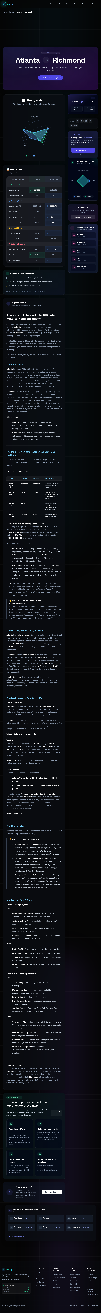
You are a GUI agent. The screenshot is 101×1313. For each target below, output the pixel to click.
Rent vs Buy (57, 1287)
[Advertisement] (50, 30)
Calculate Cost (50, 1192)
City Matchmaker (41, 1285)
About (70, 1306)
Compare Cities (41, 1279)
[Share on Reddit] (90, 121)
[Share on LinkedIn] (86, 121)
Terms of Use (84, 1306)
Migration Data (74, 1290)
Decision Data (64, 4)
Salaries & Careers (59, 1278)
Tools (94, 4)
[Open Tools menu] (97, 3)
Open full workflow (56, 1113)
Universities (91, 1286)
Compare (12, 12)
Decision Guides (75, 1281)
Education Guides (92, 1294)
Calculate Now (82, 150)
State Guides (74, 1284)
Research (73, 1278)
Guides (84, 4)
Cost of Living (57, 1274)
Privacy (75, 1306)
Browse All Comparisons (83, 217)
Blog (75, 4)
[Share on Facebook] (77, 121)
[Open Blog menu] (79, 3)
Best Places (39, 1276)
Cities (52, 4)
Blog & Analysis (75, 1274)
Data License (95, 1306)
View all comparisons (15, 1236)
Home (5, 12)
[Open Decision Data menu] (71, 3)
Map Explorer (40, 1282)
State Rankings (92, 1278)
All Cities (38, 1272)
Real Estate (56, 1281)
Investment (56, 1284)
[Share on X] (82, 121)
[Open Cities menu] (56, 3)
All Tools (90, 1274)
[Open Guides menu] (89, 3)
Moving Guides (75, 1287)
